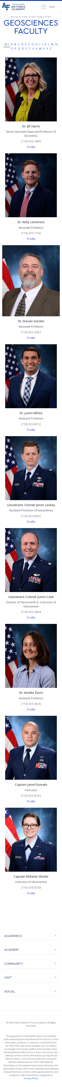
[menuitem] (31, 937)
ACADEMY (11, 949)
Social (9, 991)
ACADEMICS (13, 935)
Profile (31, 147)
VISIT (8, 977)
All (6, 44)
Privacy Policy (31, 1078)
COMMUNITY (13, 963)
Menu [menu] (52, 6)
